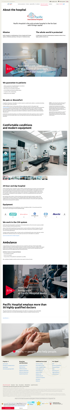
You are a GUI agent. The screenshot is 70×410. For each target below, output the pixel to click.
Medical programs (39, 370)
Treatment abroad (39, 375)
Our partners (21, 384)
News (53, 368)
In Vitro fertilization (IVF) (41, 367)
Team (17, 384)
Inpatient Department (23, 373)
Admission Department (23, 372)
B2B (53, 363)
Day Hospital (5, 363)
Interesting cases (55, 370)
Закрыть (21, 408)
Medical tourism (55, 374)
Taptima (27, 386)
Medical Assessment (40, 368)
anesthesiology (6, 107)
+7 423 (59, 4)
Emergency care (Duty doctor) (8, 365)
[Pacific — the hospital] (9, 4)
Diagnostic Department (23, 370)
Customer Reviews (55, 367)
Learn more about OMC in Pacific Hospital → (11, 235)
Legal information (55, 372)
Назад (5, 153)
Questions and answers (56, 365)
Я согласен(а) (8, 408)
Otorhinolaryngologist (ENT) (8, 368)
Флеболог (38, 380)
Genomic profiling (39, 363)
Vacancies (13, 384)
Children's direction (23, 368)
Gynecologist (5, 367)
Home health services (40, 365)
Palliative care (38, 374)
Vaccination (38, 379)
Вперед (64, 153)
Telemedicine (27, 384)
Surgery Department (23, 365)
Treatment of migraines (40, 377)
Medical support (39, 372)
